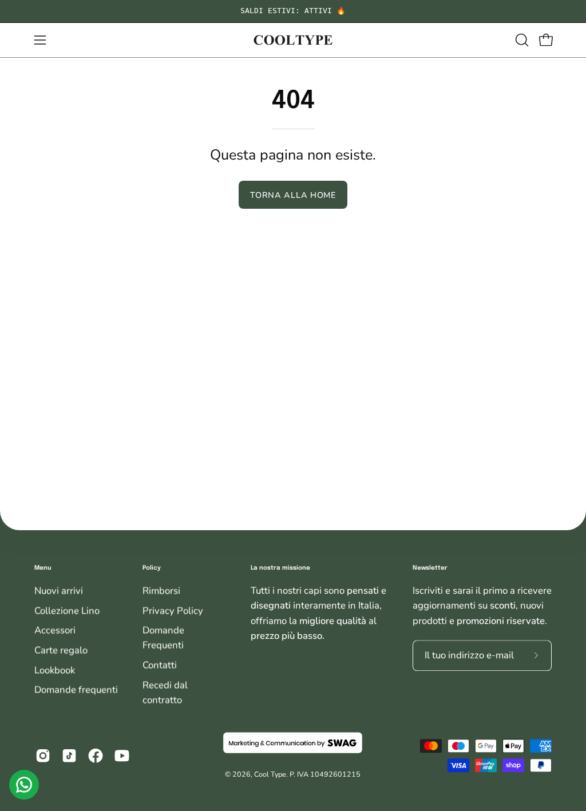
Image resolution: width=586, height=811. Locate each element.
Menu (43, 568)
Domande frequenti (76, 690)
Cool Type (270, 775)
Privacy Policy (172, 610)
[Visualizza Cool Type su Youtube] (121, 755)
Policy (151, 568)
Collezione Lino (67, 610)
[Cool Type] (293, 40)
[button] (521, 40)
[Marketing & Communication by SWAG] (293, 743)
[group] (293, 11)
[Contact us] (24, 785)
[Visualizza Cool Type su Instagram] (43, 755)
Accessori (55, 630)
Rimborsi (161, 591)
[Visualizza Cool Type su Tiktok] (69, 755)
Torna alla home (293, 195)
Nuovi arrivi (58, 591)
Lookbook (54, 670)
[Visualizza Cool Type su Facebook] (95, 755)
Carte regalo (61, 650)
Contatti (159, 665)
